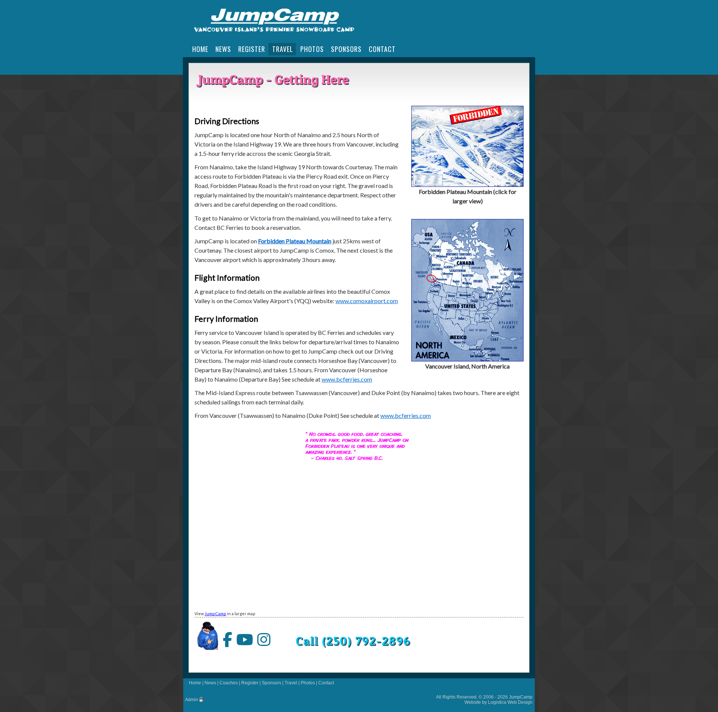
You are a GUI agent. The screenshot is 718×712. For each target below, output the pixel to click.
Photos (308, 682)
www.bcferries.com (347, 379)
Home (195, 682)
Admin (191, 699)
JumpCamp (215, 613)
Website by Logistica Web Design (498, 702)
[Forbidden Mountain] (467, 184)
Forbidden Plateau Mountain (294, 240)
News (210, 682)
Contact (326, 682)
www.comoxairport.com (366, 300)
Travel (291, 682)
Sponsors (271, 682)
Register (249, 682)
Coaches (229, 682)
